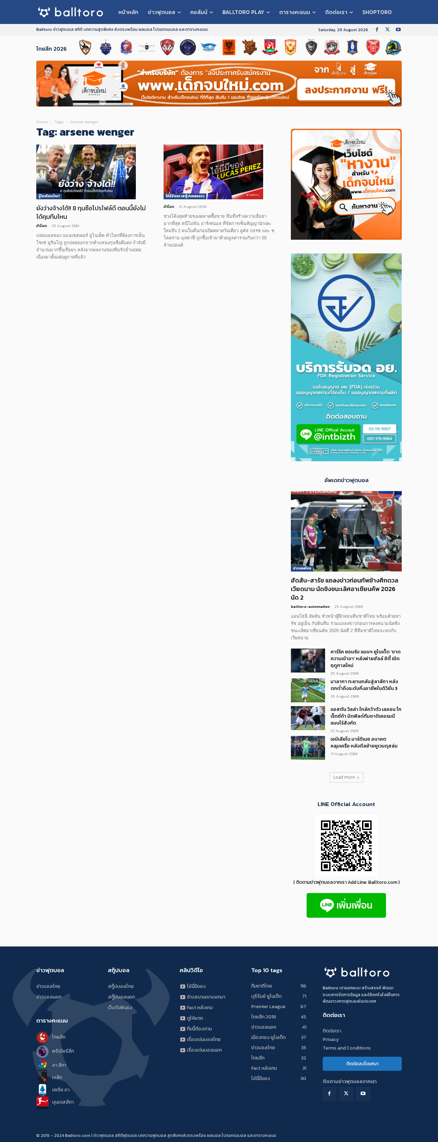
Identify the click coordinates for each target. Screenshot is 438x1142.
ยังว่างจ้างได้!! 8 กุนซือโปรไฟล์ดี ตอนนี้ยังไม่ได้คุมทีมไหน (91, 212)
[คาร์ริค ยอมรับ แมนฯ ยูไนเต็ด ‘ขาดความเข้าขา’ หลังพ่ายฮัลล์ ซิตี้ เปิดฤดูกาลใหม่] (308, 661)
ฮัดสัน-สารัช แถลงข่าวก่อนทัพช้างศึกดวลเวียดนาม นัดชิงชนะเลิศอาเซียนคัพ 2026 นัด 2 (344, 589)
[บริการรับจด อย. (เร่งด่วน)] (346, 459)
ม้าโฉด (41, 225)
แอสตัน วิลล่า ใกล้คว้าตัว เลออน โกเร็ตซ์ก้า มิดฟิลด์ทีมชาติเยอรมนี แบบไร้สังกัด (366, 716)
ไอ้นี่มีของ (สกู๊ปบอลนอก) (185, 196)
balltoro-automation (310, 606)
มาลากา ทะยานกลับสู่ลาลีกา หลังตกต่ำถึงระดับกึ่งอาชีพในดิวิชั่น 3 (364, 685)
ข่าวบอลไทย (302, 568)
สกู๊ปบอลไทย (121, 986)
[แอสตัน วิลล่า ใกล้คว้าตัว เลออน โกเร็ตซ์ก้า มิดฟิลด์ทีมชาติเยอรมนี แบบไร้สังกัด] (308, 718)
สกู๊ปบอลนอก (121, 997)
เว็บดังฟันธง (120, 1007)
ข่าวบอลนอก (48, 997)
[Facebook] (377, 30)
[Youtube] (398, 30)
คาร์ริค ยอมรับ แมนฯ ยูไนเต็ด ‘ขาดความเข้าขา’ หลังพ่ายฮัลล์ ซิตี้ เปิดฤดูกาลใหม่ (366, 658)
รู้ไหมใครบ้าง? (49, 196)
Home (42, 122)
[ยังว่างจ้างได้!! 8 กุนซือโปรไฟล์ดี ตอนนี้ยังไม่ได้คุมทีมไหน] (91, 172)
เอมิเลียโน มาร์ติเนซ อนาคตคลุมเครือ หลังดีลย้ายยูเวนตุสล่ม (364, 743)
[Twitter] (387, 30)
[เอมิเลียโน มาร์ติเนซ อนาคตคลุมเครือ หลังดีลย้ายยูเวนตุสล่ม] (308, 748)
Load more (344, 777)
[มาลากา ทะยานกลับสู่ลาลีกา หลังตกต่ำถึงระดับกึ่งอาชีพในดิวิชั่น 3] (308, 690)
